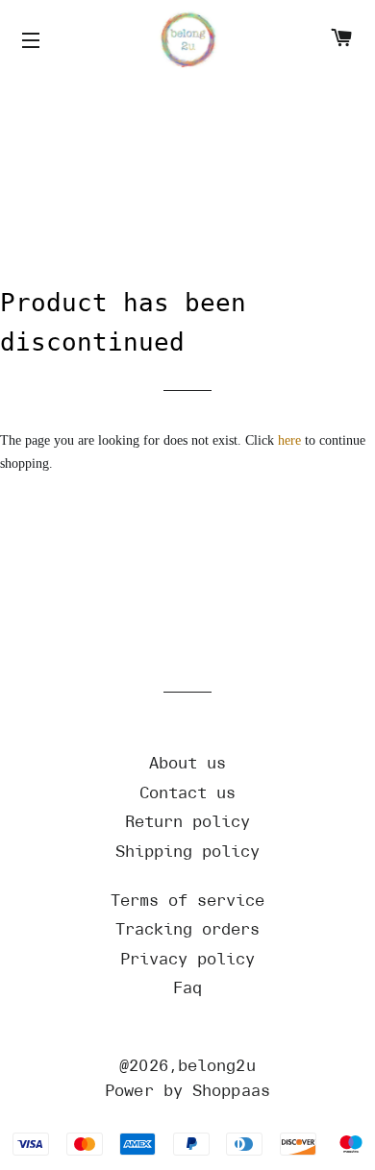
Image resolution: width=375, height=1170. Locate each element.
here (289, 440)
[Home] (187, 41)
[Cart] (341, 41)
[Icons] (33, 41)
